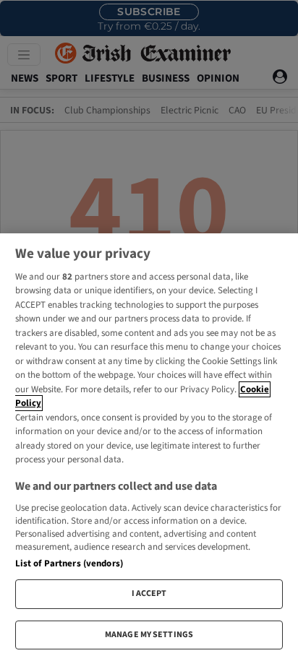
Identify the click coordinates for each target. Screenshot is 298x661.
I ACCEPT (149, 593)
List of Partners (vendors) (69, 563)
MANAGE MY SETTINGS (149, 634)
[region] (149, 447)
